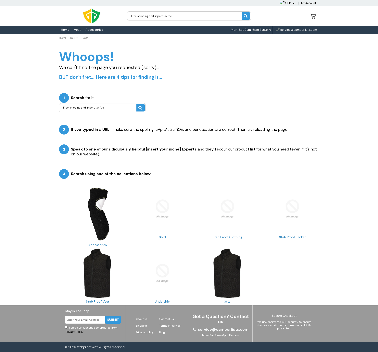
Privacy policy (145, 332)
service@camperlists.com (298, 30)
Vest (77, 30)
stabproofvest (87, 347)
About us (141, 319)
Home (65, 30)
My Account (308, 3)
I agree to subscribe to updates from (91, 329)
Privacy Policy (74, 331)
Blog (162, 332)
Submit (113, 320)
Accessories (94, 30)
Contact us (166, 319)
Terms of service (170, 325)
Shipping (141, 325)
